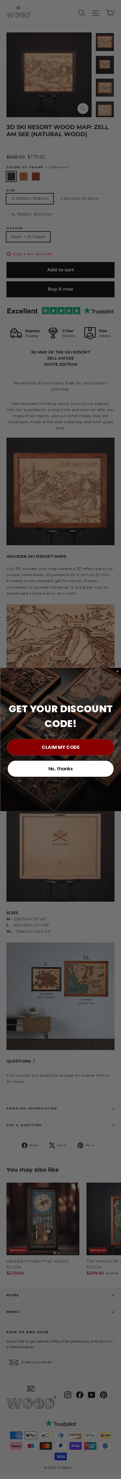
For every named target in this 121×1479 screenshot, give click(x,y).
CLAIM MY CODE (61, 747)
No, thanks (60, 768)
